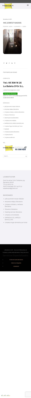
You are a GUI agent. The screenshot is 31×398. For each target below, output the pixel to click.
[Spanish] (8, 395)
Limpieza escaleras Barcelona (11, 131)
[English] (5, 395)
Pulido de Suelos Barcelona (16, 259)
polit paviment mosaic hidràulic (12, 106)
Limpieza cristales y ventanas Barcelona (14, 112)
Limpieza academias (9, 137)
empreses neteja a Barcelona (11, 109)
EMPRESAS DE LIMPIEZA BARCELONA (14, 123)
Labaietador (16, 266)
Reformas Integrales (16, 263)
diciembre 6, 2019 (7, 19)
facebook (6, 129)
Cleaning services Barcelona (11, 117)
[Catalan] (2, 395)
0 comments (17, 26)
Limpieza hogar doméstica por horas (13, 126)
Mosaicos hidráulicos (9, 115)
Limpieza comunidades (10, 120)
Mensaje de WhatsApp (10, 93)
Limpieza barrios (8, 134)
